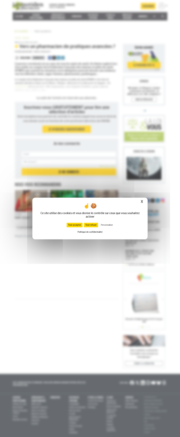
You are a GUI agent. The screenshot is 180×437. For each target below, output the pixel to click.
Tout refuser (91, 225)
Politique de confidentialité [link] (90, 232)
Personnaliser (107, 225)
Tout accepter (74, 225)
